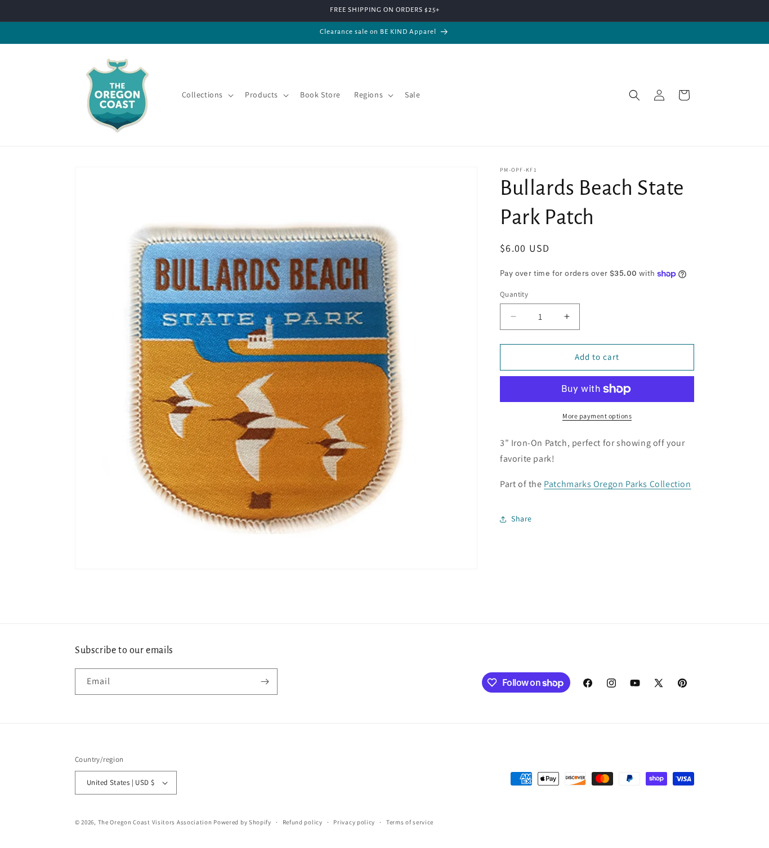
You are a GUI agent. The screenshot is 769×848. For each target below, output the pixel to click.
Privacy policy (354, 822)
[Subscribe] (264, 681)
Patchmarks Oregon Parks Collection (617, 484)
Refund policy (303, 822)
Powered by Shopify (242, 822)
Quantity (514, 294)
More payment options (597, 416)
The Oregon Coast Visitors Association (156, 822)
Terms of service (409, 822)
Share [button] (521, 519)
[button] (207, 94)
